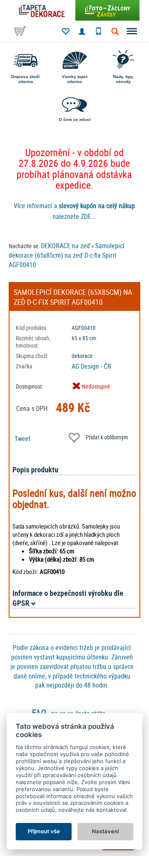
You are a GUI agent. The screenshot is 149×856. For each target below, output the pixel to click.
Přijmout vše (44, 831)
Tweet (22, 438)
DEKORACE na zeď (65, 245)
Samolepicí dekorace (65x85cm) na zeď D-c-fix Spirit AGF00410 (67, 255)
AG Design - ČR (91, 366)
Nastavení (105, 831)
